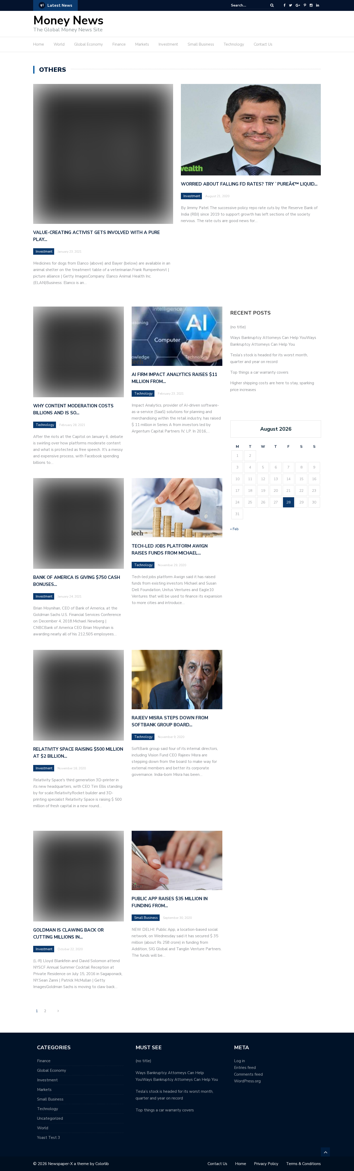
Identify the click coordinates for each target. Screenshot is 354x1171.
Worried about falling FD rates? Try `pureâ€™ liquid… (249, 184)
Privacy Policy (266, 1163)
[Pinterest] (305, 5)
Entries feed (245, 1067)
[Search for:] (246, 5)
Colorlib (102, 1163)
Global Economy (88, 44)
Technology (234, 44)
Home (38, 44)
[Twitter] (290, 5)
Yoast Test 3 (48, 1137)
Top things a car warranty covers (259, 372)
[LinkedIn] (317, 5)
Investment (168, 44)
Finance (119, 44)
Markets (142, 44)
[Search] (272, 5)
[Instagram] (311, 5)
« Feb (234, 529)
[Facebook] (284, 5)
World (59, 44)
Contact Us (263, 44)
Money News (68, 21)
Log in (239, 1060)
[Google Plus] (298, 5)
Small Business (201, 44)
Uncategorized (50, 1118)
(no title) (238, 327)
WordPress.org (247, 1081)
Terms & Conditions (303, 1163)
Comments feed (248, 1074)
